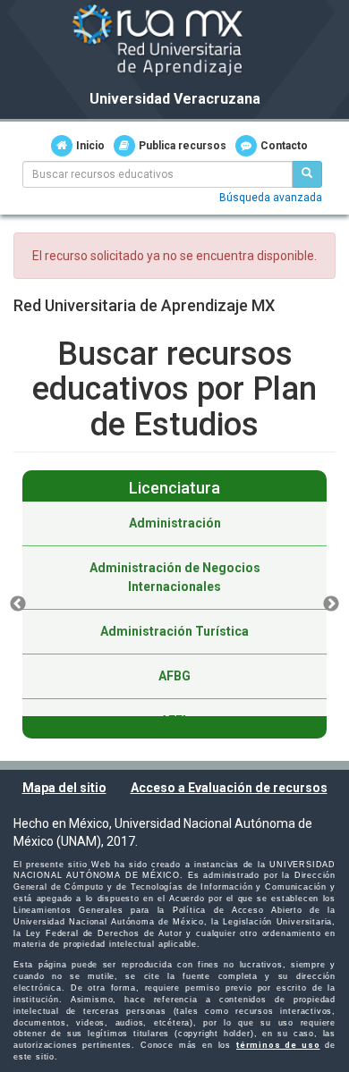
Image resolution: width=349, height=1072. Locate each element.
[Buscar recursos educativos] (307, 174)
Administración (175, 523)
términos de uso (277, 1045)
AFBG (174, 676)
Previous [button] (18, 604)
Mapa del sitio (64, 788)
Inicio (90, 145)
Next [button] (331, 604)
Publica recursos (182, 145)
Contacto (284, 145)
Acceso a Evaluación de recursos (229, 788)
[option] (174, 604)
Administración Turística (174, 631)
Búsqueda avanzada (270, 197)
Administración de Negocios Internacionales (174, 577)
